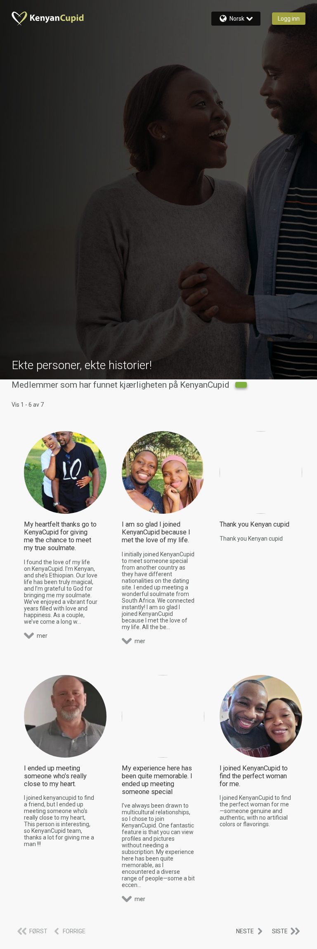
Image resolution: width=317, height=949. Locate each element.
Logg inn (289, 18)
